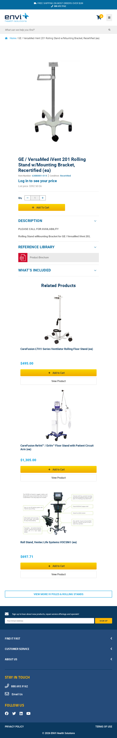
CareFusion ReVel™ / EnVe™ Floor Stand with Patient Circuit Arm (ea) (57, 447)
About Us (11, 659)
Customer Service (17, 649)
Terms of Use (103, 726)
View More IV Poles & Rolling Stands (58, 594)
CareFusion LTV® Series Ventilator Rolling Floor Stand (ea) (56, 349)
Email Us (17, 694)
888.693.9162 (60, 6)
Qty (20, 198)
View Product (58, 381)
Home (13, 38)
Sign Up (104, 621)
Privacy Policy (14, 726)
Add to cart (42, 207)
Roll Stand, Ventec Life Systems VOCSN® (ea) (48, 542)
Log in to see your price (37, 180)
